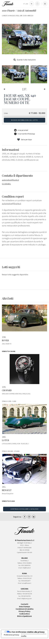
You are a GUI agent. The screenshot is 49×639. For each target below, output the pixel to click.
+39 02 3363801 (27, 563)
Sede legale (20, 543)
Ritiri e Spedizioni (24, 616)
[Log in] (37, 4)
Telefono (19, 563)
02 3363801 (6, 184)
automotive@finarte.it (10, 180)
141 (3, 487)
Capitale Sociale (21, 552)
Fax (19, 565)
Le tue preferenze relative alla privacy (26, 632)
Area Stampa (24, 606)
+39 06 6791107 (27, 578)
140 (3, 437)
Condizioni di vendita (24, 609)
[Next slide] (44, 74)
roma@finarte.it (26, 583)
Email (20, 568)
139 (3, 387)
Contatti (24, 604)
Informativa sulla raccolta (14, 636)
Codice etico (24, 613)
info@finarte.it (26, 568)
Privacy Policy (24, 611)
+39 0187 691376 (27, 594)
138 (3, 337)
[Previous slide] (5, 74)
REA (21, 550)
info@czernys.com (26, 598)
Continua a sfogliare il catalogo (24, 509)
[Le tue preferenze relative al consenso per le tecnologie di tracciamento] (11, 635)
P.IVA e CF (20, 548)
